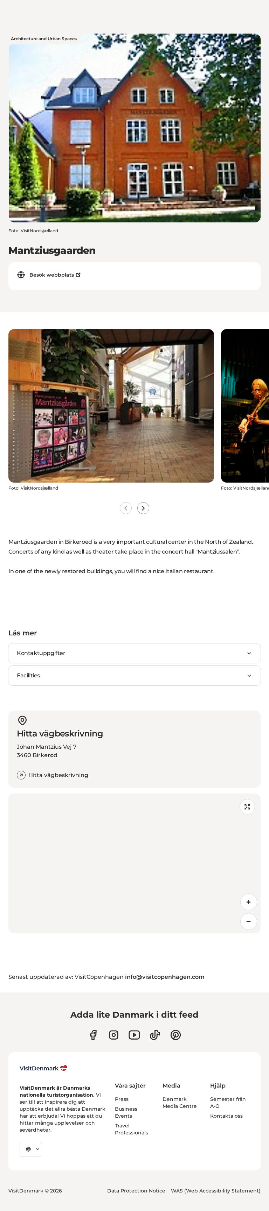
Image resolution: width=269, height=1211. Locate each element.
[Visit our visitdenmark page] (134, 1035)
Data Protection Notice (136, 1191)
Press (122, 1099)
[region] (134, 863)
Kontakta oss (226, 1116)
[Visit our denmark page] (93, 1035)
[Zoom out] (248, 921)
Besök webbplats (51, 275)
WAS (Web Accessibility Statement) (216, 1191)
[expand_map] (247, 806)
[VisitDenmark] (44, 1068)
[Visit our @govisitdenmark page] (155, 1035)
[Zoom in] (248, 901)
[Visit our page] (114, 1035)
